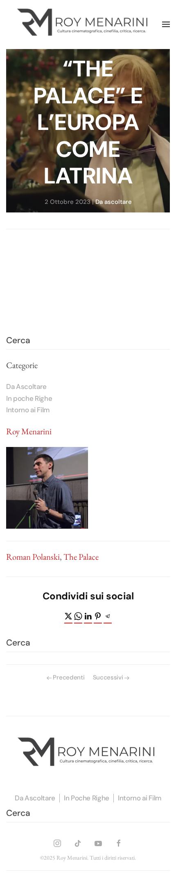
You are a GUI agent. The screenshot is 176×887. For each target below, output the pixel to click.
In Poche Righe (86, 797)
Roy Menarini (29, 431)
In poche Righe (29, 398)
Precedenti (68, 677)
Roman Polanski (33, 556)
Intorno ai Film (28, 409)
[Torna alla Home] (84, 24)
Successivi (108, 677)
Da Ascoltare (26, 386)
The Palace (81, 556)
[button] (166, 24)
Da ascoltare (113, 201)
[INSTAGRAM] (57, 841)
